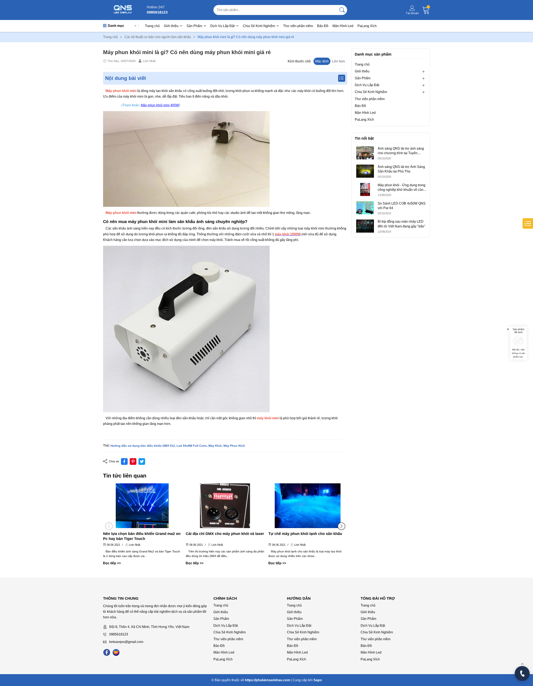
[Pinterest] (133, 461)
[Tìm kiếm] (342, 10)
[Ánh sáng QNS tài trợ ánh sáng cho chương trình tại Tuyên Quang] (365, 152)
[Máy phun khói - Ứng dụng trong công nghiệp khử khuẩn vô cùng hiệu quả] (365, 189)
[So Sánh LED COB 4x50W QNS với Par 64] (365, 207)
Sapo (318, 680)
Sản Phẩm (195, 26)
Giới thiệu (171, 26)
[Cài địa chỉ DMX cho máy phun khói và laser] (225, 505)
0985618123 (118, 634)
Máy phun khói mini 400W (160, 105)
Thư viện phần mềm (298, 26)
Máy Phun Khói (234, 445)
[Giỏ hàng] (426, 10)
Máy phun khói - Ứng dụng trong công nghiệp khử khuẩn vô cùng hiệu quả (401, 189)
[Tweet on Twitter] (141, 461)
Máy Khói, (215, 445)
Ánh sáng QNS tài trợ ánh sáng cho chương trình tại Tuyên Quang (401, 153)
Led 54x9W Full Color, (192, 445)
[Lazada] (116, 652)
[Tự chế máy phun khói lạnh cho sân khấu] (307, 505)
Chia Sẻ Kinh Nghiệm (259, 26)
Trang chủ (152, 26)
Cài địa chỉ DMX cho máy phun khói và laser (225, 534)
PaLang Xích (367, 26)
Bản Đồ (322, 26)
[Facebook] (106, 652)
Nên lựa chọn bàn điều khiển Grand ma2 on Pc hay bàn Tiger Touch (142, 536)
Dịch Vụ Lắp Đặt (222, 26)
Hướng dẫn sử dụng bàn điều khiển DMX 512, (143, 445)
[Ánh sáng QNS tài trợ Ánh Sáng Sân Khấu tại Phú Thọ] (365, 171)
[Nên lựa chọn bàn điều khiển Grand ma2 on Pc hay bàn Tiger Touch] (142, 505)
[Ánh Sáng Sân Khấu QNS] (123, 10)
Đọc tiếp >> (112, 563)
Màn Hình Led (343, 26)
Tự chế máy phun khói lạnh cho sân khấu (305, 534)
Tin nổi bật (364, 138)
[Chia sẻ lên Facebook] (124, 461)
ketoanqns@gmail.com (126, 642)
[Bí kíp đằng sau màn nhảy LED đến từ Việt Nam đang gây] (365, 226)
